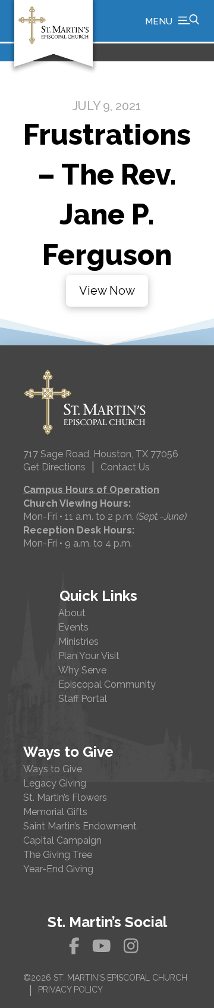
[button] (172, 21)
